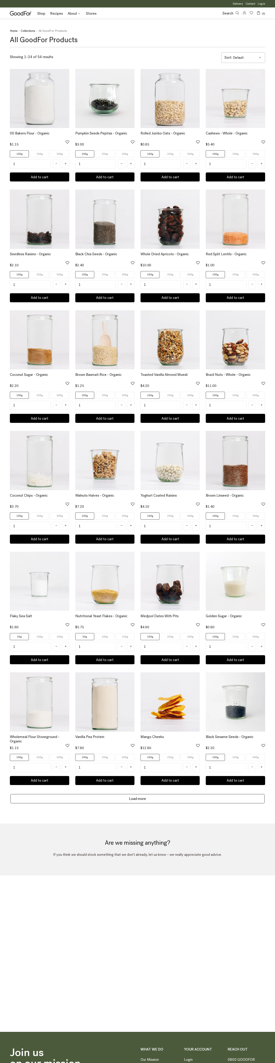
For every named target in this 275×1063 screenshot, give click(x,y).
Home (14, 30)
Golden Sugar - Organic (224, 616)
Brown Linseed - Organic (225, 495)
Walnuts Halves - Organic (94, 495)
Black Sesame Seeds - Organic (229, 737)
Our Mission (150, 1059)
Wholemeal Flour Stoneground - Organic (34, 739)
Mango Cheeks (152, 737)
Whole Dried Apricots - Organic (165, 254)
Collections (28, 30)
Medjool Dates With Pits (160, 616)
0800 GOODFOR (241, 1059)
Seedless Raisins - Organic (30, 254)
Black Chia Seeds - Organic (96, 254)
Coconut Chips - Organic (29, 495)
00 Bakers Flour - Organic (30, 133)
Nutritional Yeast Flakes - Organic (101, 616)
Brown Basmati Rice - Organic (98, 374)
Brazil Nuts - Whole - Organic (228, 374)
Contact (250, 3)
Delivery (238, 3)
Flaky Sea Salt (21, 616)
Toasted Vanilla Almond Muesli (164, 374)
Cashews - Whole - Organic (227, 133)
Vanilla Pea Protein (89, 737)
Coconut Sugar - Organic (29, 374)
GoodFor (20, 13)
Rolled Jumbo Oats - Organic (163, 133)
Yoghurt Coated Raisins (159, 495)
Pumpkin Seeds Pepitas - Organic (101, 133)
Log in (261, 3)
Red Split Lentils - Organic (226, 254)
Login (188, 1059)
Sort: (228, 57)
